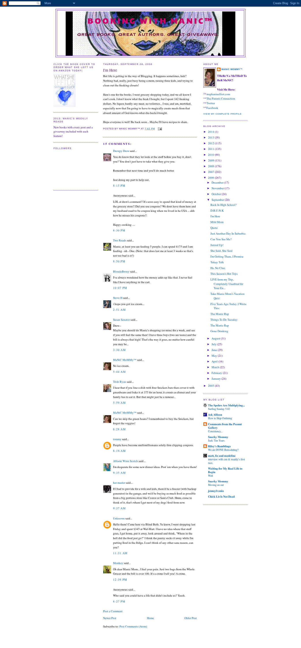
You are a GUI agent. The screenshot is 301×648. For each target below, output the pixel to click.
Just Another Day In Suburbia (227, 233)
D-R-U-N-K (217, 210)
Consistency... (215, 431)
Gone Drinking (219, 331)
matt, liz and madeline (222, 455)
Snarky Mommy (218, 437)
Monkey (118, 563)
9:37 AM (119, 508)
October (217, 194)
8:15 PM (119, 186)
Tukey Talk (217, 262)
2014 (211, 132)
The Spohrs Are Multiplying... (226, 405)
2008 (211, 166)
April (215, 361)
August (216, 338)
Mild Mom (216, 222)
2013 (211, 137)
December (218, 182)
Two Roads (119, 240)
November (218, 188)
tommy (117, 439)
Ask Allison (215, 414)
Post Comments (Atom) (133, 626)
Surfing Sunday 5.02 (219, 409)
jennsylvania (216, 491)
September (218, 200)
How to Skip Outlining (220, 418)
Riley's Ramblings (219, 446)
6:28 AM (119, 429)
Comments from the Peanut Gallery (225, 426)
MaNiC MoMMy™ (124, 360)
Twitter (210, 103)
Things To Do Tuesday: (224, 320)
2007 (211, 172)
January (216, 379)
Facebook (212, 108)
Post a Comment (113, 611)
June (215, 350)
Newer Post (109, 618)
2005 (211, 386)
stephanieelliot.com (218, 94)
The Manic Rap (219, 314)
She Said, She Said (221, 251)
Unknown (119, 518)
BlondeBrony (121, 271)
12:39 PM (120, 580)
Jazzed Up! (216, 245)
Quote (214, 228)
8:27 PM (119, 601)
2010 (211, 155)
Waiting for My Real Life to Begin (225, 470)
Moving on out (216, 485)
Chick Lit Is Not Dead (221, 496)
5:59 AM (119, 403)
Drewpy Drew (121, 151)
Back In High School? (223, 205)
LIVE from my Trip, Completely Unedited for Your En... (226, 283)
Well (210, 475)
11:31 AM (120, 553)
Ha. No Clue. (218, 268)
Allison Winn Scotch (125, 461)
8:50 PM (119, 261)
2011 (211, 149)
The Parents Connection (220, 98)
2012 (211, 143)
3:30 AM (119, 350)
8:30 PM (119, 230)
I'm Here (110, 70)
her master (119, 483)
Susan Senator (121, 320)
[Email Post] (159, 128)
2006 (211, 178)
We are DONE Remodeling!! (223, 449)
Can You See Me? (221, 239)
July (214, 344)
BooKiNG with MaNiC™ (150, 20)
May (215, 356)
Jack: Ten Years (216, 440)
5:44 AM (119, 372)
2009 (211, 160)
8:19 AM (119, 451)
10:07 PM (120, 288)
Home (150, 618)
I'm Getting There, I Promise (226, 256)
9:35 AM (119, 473)
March (216, 367)
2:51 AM (119, 310)
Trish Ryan (119, 382)
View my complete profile (222, 114)
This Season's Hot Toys (224, 274)
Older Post (190, 618)
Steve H (117, 298)
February (217, 373)
